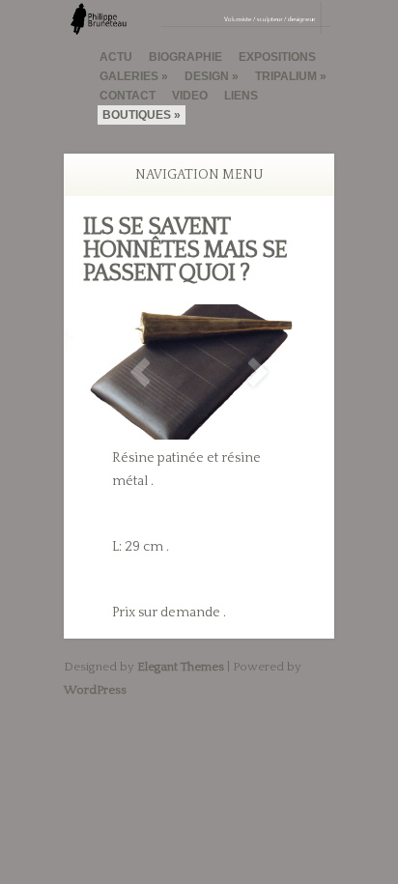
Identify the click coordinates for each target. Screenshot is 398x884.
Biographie (185, 57)
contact (128, 95)
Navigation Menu (199, 175)
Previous (140, 372)
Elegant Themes (180, 666)
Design (207, 76)
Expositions (277, 57)
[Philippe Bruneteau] (199, 26)
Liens (241, 95)
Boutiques (136, 115)
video (190, 95)
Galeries (129, 76)
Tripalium (286, 76)
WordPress (95, 690)
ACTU (116, 57)
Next (257, 372)
